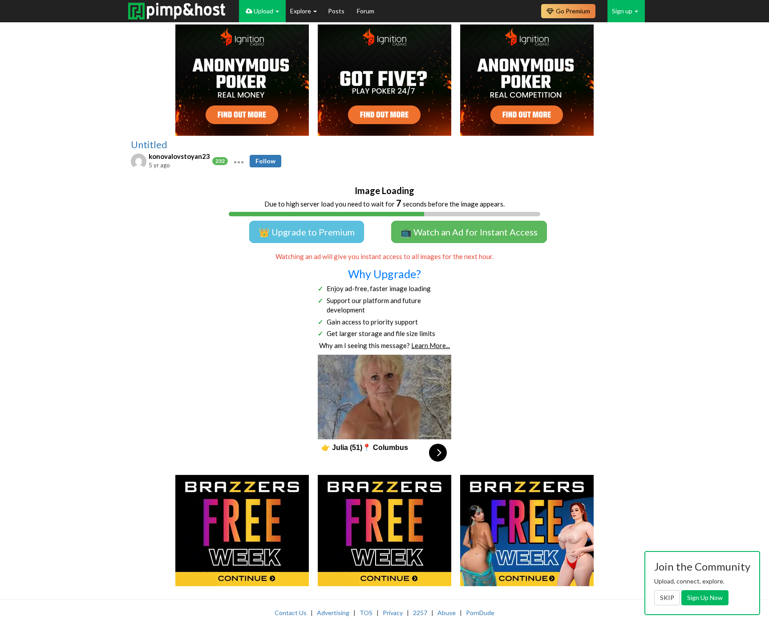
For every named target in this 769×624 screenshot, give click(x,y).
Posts (337, 11)
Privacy (393, 612)
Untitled (149, 145)
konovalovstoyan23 (179, 156)
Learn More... (430, 345)
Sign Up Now (705, 597)
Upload (263, 11)
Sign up (623, 11)
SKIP (667, 597)
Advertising (333, 612)
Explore (301, 11)
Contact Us (291, 612)
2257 (420, 612)
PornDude (480, 612)
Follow (265, 161)
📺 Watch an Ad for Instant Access (469, 232)
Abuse (446, 612)
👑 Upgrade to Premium (307, 232)
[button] (239, 161)
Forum (365, 11)
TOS (366, 612)
